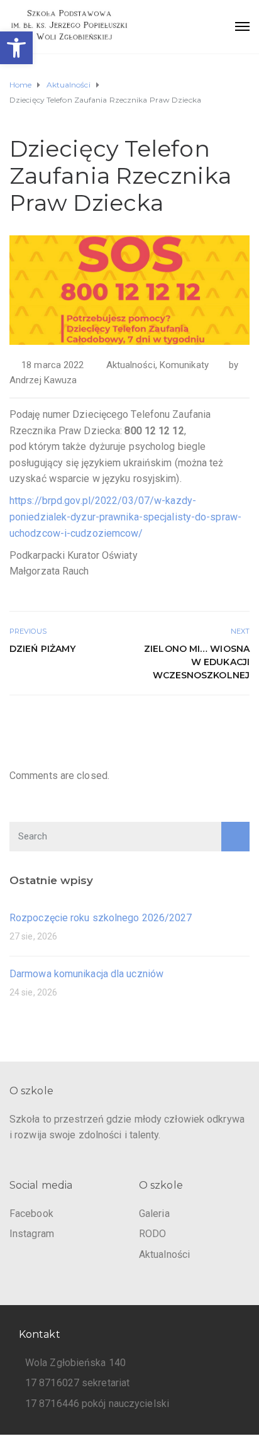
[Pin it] (227, 722)
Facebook (31, 1214)
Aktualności (130, 365)
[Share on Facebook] (199, 722)
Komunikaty (184, 365)
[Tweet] (213, 722)
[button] (16, 47)
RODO (152, 1234)
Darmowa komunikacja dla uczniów (86, 974)
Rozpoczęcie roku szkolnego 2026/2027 (100, 918)
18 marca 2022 (52, 365)
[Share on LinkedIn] (241, 722)
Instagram (31, 1234)
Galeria (154, 1214)
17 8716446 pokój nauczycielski (97, 1404)
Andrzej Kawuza (43, 380)
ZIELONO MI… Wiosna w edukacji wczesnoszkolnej (197, 662)
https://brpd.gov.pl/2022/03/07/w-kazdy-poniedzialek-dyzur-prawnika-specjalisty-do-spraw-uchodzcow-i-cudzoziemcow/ (125, 517)
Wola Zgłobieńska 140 (75, 1363)
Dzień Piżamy (42, 648)
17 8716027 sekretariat (77, 1383)
